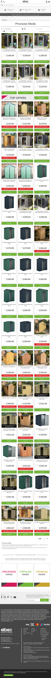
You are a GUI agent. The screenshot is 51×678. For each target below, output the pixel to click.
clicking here (23, 672)
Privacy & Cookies (45, 634)
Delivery (25, 630)
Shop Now (9, 61)
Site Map (43, 639)
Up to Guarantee (26, 10)
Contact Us (35, 630)
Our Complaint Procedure (44, 636)
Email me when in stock (42, 61)
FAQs (34, 631)
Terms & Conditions (45, 632)
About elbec (44, 630)
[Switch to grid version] (22, 29)
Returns (24, 631)
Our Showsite (44, 631)
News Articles (44, 638)
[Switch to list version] (25, 29)
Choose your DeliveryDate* (10, 10)
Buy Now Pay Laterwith (43, 10)
